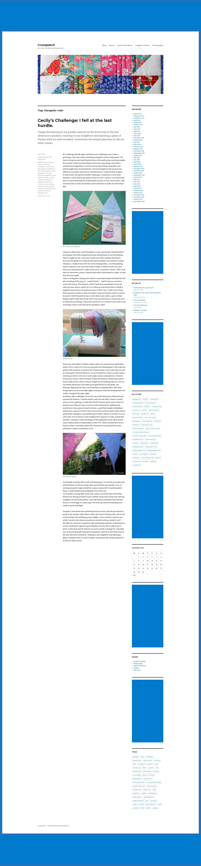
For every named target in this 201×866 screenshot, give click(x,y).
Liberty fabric (146, 425)
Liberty (136, 425)
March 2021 (138, 122)
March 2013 (137, 188)
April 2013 (137, 186)
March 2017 (137, 133)
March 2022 (138, 114)
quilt (135, 443)
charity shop (138, 403)
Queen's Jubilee (48, 184)
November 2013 (139, 171)
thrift (145, 461)
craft (49, 157)
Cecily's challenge (44, 164)
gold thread (138, 417)
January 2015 (138, 149)
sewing (136, 457)
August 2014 (138, 155)
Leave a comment (44, 196)
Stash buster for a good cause (144, 288)
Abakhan (41, 162)
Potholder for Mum (140, 310)
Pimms (40, 184)
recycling (143, 454)
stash (158, 457)
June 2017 (137, 129)
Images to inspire (142, 45)
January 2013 (138, 193)
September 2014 (139, 153)
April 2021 (137, 120)
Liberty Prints (138, 428)
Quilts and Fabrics (124, 45)
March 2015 (137, 144)
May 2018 (137, 127)
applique (137, 399)
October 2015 (138, 140)
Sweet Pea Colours (44, 191)
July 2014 (137, 158)
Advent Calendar (139, 300)
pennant (49, 182)
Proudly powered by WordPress (58, 826)
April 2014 (137, 162)
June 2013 (137, 182)
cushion (136, 410)
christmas (137, 406)
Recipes (136, 668)
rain (135, 454)
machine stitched (139, 436)
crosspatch (156, 406)
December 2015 (139, 138)
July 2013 (137, 179)
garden (40, 159)
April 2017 (137, 131)
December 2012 (139, 195)
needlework (138, 439)
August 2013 (138, 177)
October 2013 (138, 173)
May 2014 (137, 160)
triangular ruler (43, 193)
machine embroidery (141, 432)
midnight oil (49, 180)
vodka (153, 461)
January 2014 (138, 166)
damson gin (154, 410)
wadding (136, 465)
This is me (137, 670)
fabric (136, 414)
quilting (154, 443)
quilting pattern (139, 450)
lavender (46, 177)
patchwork (150, 439)
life (44, 159)
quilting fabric (151, 447)
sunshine (136, 461)
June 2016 (137, 136)
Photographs (157, 45)
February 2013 (138, 190)
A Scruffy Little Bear (141, 305)
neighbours (41, 182)
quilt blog (144, 443)
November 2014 (139, 151)
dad (144, 410)
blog (145, 399)
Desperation (50, 169)
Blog (104, 45)
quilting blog (138, 447)
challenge (41, 166)
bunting (50, 162)
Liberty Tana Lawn (153, 428)
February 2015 (138, 147)
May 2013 (137, 184)
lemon (157, 421)
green (54, 171)
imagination (48, 175)
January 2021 (138, 125)
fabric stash (41, 171)
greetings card (43, 173)
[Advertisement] (63, 14)
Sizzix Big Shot (147, 457)
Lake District (150, 417)
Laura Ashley (147, 421)
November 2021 (139, 118)
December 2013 (139, 168)
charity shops (49, 166)
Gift (152, 414)
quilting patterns (153, 450)
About (111, 45)
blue (45, 162)
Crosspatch (46, 45)
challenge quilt (43, 157)
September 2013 (139, 175)
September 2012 (139, 201)
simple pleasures (49, 188)
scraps (152, 454)
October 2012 (138, 199)
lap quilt (136, 421)
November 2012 (139, 197)
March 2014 (137, 164)
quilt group (41, 186)
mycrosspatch (155, 436)
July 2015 (137, 142)
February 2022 (139, 116)
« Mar (134, 575)
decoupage (42, 169)
